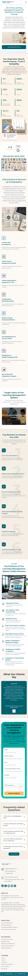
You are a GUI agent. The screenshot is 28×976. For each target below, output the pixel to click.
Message (6, 775)
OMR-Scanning (5, 941)
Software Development (7, 945)
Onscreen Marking (6, 925)
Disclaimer (4, 968)
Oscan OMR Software (7, 923)
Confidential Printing (7, 939)
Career (3, 958)
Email (5, 762)
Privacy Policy (5, 966)
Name (6, 749)
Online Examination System (8, 929)
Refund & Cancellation (7, 964)
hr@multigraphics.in (10, 871)
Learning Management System (9, 927)
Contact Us (4, 962)
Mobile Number (8, 756)
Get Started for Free (14, 47)
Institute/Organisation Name (12, 768)
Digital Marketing (6, 948)
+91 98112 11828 (9, 873)
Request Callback (14, 793)
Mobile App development (8, 943)
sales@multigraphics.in (11, 868)
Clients (3, 960)
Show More (14, 854)
